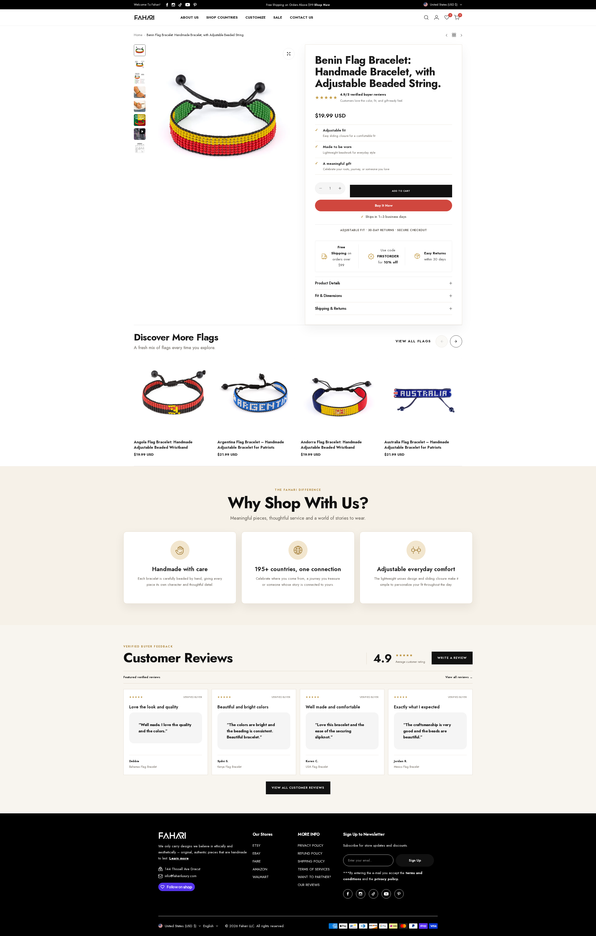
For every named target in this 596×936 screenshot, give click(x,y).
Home (138, 35)
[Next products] (456, 341)
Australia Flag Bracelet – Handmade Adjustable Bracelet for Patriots (416, 444)
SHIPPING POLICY (311, 861)
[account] (436, 17)
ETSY (257, 845)
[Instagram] (173, 5)
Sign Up (415, 860)
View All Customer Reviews (298, 787)
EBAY (257, 853)
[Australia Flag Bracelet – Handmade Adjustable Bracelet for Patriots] (423, 397)
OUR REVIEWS (309, 884)
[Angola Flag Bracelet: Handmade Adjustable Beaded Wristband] (173, 397)
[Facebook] (167, 5)
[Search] (426, 17)
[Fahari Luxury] (144, 17)
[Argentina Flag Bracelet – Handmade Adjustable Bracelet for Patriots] (256, 397)
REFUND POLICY (310, 853)
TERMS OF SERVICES (314, 869)
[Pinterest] (195, 5)
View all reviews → (459, 677)
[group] (223, 119)
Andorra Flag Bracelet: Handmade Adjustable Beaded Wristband (331, 444)
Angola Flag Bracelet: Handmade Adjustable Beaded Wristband (163, 444)
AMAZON (260, 869)
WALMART (261, 876)
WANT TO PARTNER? (314, 876)
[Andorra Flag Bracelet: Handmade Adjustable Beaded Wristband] (340, 397)
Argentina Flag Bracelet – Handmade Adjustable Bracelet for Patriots (250, 444)
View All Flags (413, 341)
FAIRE (257, 861)
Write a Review (452, 658)
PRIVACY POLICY (310, 845)
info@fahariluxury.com (180, 876)
